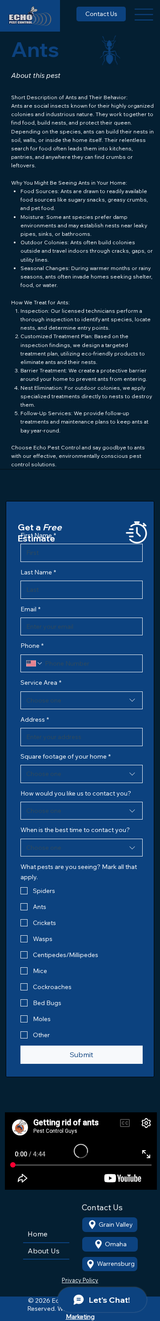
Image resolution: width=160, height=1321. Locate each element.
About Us (44, 1250)
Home (38, 1233)
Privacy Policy (80, 1280)
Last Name (38, 572)
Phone (32, 646)
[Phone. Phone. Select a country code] (34, 663)
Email (30, 609)
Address (34, 719)
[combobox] (81, 700)
